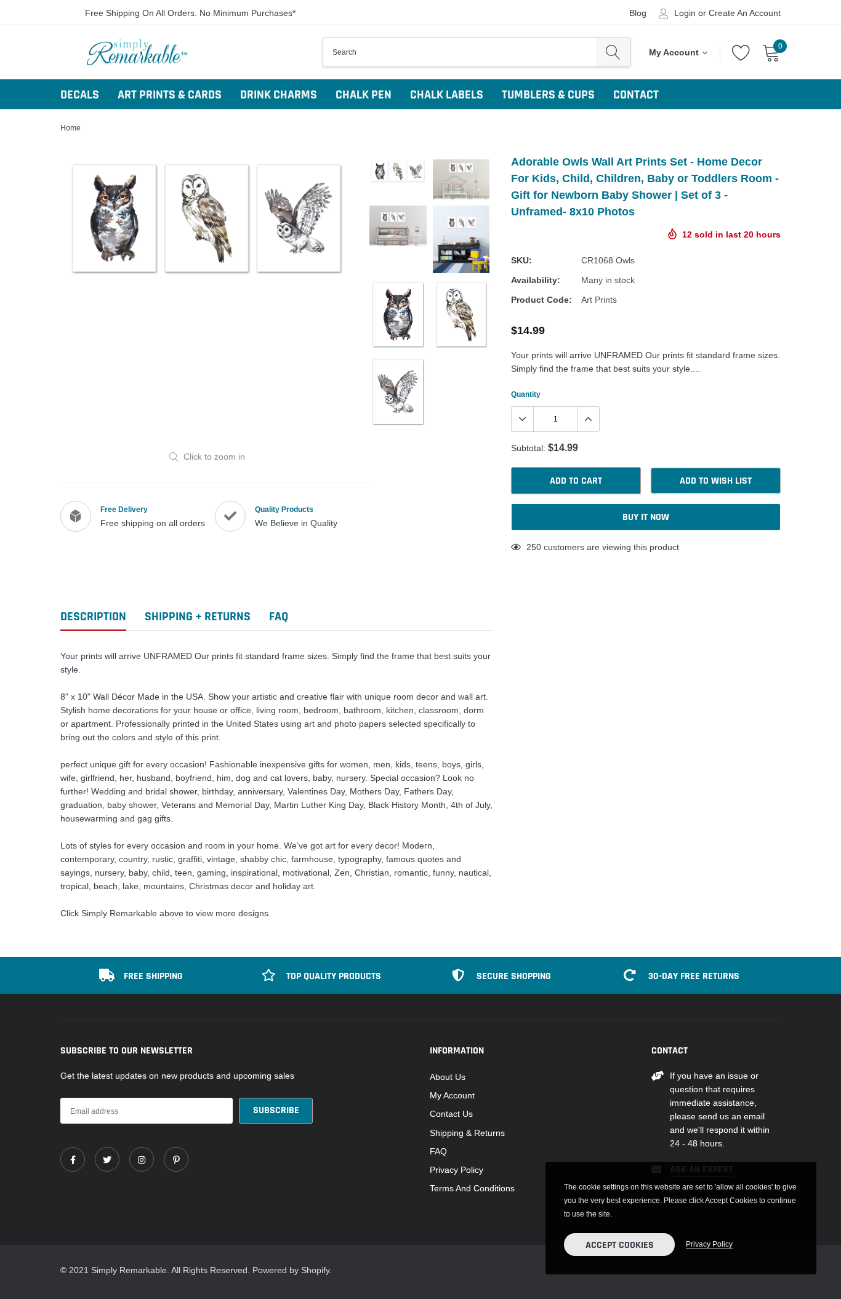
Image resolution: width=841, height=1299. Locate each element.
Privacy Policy (456, 1170)
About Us (447, 1077)
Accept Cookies (619, 1245)
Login (685, 13)
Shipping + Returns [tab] (198, 617)
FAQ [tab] (278, 617)
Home (70, 127)
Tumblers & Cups (548, 95)
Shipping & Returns (467, 1133)
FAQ (438, 1151)
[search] (613, 52)
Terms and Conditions (472, 1188)
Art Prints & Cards (170, 95)
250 (533, 547)
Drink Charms (278, 95)
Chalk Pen (364, 95)
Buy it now (645, 517)
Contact (636, 95)
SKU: (521, 260)
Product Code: (541, 300)
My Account (452, 1095)
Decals (79, 95)
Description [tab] (93, 617)
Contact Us (451, 1114)
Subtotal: (528, 448)
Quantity (526, 394)
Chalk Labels (446, 95)
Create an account (745, 13)
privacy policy (709, 1244)
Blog (637, 13)
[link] (72, 1159)
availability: (535, 280)
